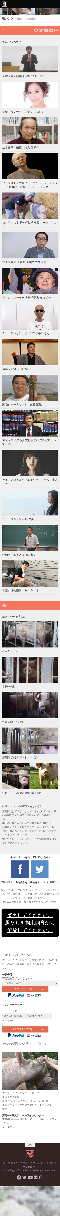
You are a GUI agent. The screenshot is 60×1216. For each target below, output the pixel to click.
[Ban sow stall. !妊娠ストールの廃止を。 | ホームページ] (5, 4)
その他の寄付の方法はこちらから (24, 1043)
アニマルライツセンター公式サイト (22, 1093)
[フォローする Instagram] (56, 30)
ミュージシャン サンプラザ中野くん (25, 333)
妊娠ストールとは (12, 651)
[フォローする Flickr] (51, 30)
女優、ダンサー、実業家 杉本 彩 (24, 112)
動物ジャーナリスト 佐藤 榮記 (22, 404)
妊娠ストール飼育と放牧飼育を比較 (22, 792)
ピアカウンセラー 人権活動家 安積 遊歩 (26, 297)
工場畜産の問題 (11, 1097)
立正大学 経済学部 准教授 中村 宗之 (24, 262)
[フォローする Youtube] (46, 30)
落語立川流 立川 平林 (15, 369)
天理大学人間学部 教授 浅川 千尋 (22, 76)
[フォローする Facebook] (36, 30)
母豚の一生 (8, 686)
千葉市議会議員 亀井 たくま (20, 590)
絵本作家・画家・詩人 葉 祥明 (21, 147)
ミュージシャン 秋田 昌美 (18, 519)
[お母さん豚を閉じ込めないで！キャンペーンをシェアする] (20, 878)
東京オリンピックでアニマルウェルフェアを (27, 1105)
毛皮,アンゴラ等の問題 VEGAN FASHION (25, 1101)
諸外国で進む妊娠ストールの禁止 (20, 757)
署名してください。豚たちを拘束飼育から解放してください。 (30, 922)
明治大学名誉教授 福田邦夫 (19, 555)
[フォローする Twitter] (41, 30)
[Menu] (56, 4)
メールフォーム (11, 1127)
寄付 (4, 1109)
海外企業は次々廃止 (13, 722)
